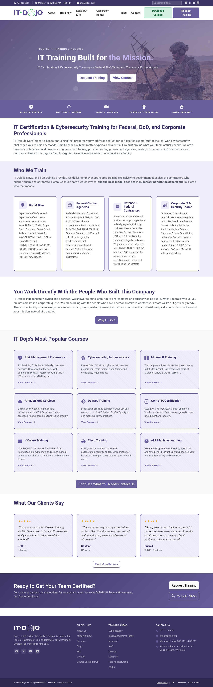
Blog (124, 12)
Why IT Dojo (106, 320)
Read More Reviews (106, 564)
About (51, 12)
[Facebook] (186, 3)
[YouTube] (194, 3)
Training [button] (65, 12)
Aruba (111, 667)
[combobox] (168, 3)
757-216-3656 (22, 3)
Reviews (81, 641)
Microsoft (113, 641)
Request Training (186, 12)
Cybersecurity (115, 630)
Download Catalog (158, 12)
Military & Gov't (84, 636)
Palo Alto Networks (118, 661)
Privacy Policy (162, 683)
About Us (81, 630)
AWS (110, 646)
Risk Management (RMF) (121, 636)
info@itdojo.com (87, 3)
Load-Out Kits (81, 12)
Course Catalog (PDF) (88, 661)
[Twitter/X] (190, 3)
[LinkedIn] (198, 3)
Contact (135, 12)
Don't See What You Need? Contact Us (106, 484)
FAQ (79, 651)
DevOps (112, 651)
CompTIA (113, 656)
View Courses (123, 78)
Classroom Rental (102, 12)
